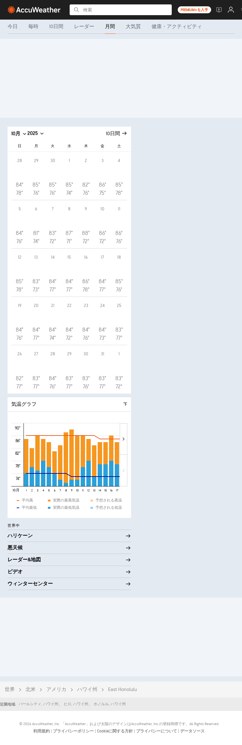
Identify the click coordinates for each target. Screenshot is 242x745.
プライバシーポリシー (74, 731)
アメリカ (56, 690)
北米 (31, 690)
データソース (192, 731)
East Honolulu (122, 690)
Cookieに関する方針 (115, 731)
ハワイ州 (87, 690)
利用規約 (42, 731)
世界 (10, 690)
